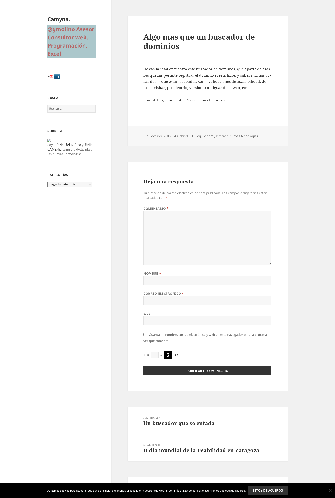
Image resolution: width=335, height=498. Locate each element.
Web (147, 314)
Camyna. (58, 19)
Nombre (152, 273)
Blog (197, 136)
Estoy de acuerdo (268, 490)
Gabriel (182, 136)
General (208, 136)
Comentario (156, 208)
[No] (330, 490)
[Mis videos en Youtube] (50, 76)
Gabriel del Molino (67, 145)
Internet (222, 136)
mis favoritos (213, 100)
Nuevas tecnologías (243, 136)
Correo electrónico (163, 293)
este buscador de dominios (211, 69)
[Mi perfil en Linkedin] (57, 76)
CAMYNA (54, 149)
